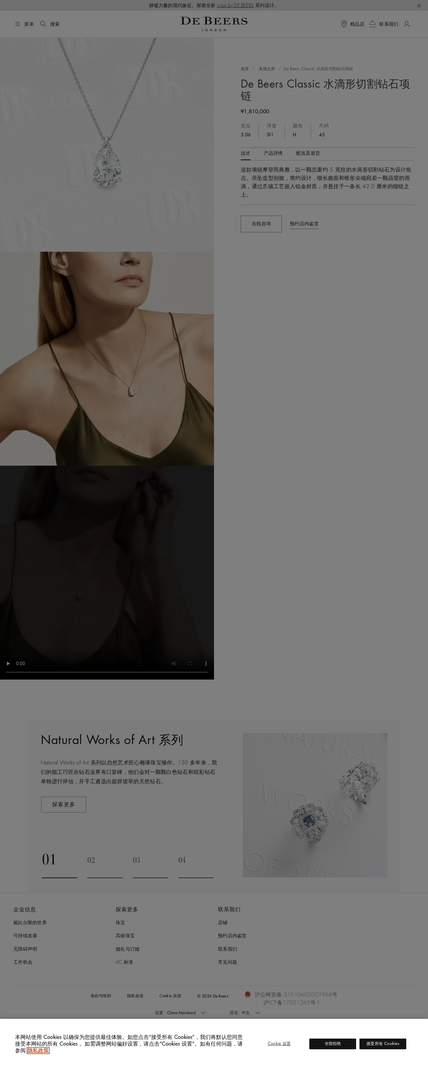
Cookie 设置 (279, 1044)
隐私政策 (38, 1050)
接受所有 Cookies (382, 1044)
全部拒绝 (333, 1044)
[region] (214, 1044)
